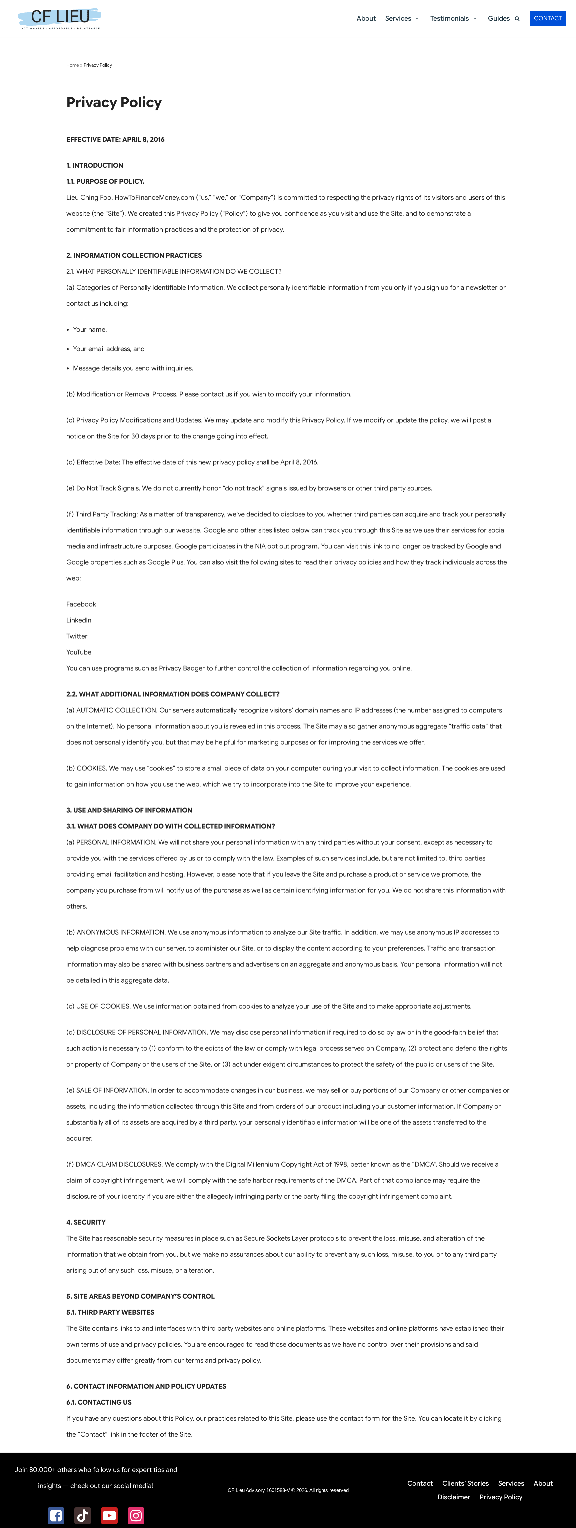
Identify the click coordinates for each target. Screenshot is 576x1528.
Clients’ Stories (465, 1483)
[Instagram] (136, 1515)
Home (72, 65)
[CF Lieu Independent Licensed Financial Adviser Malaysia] (60, 18)
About (366, 18)
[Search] (517, 18)
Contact (420, 1483)
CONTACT (548, 18)
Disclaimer (454, 1497)
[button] (417, 18)
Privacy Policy (501, 1497)
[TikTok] (82, 1515)
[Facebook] (56, 1515)
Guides (499, 18)
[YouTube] (109, 1515)
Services (511, 1483)
